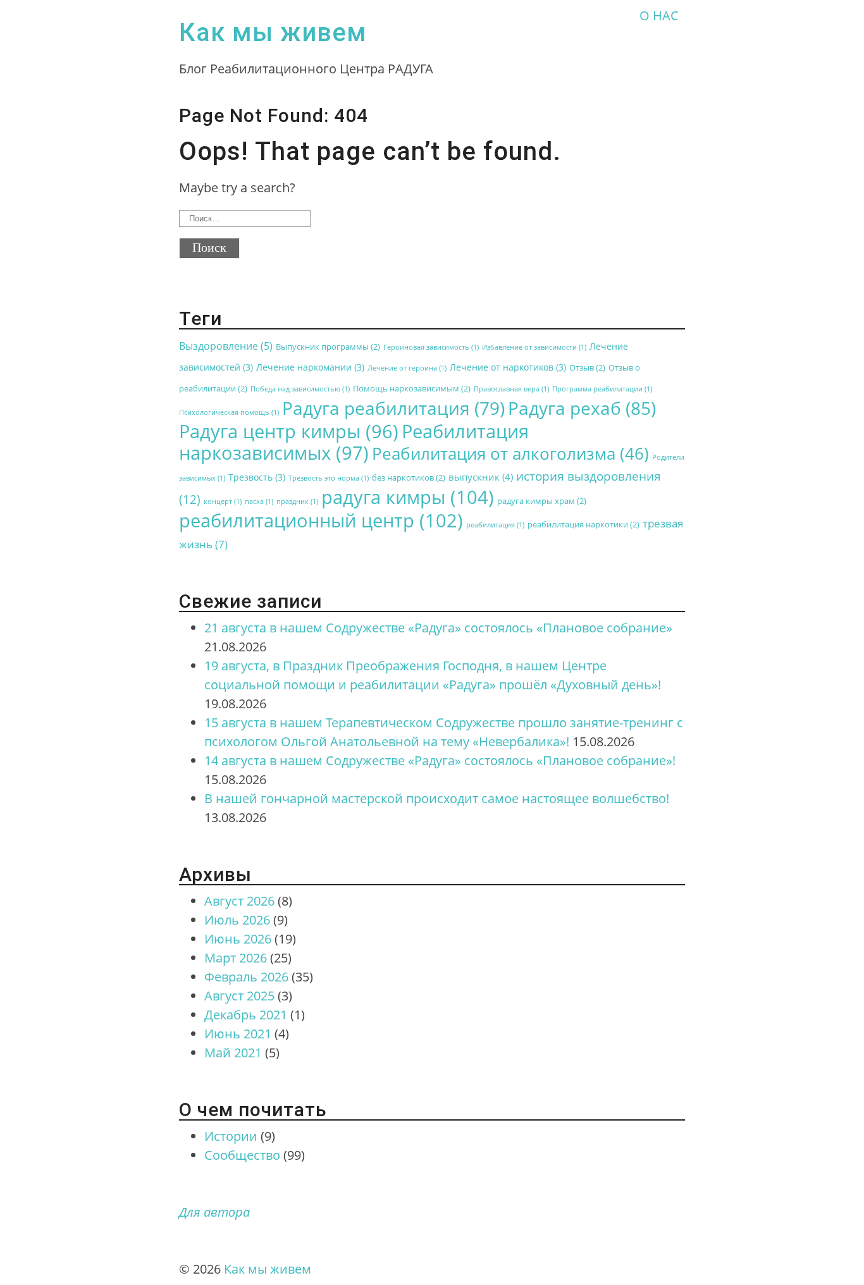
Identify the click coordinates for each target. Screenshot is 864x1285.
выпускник (480, 476)
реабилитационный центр (321, 520)
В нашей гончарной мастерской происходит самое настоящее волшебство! (436, 798)
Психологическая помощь (229, 412)
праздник (297, 501)
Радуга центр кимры (288, 431)
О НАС (659, 15)
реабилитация (495, 524)
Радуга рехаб (582, 408)
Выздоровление (226, 346)
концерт (223, 501)
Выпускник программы (328, 346)
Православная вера (511, 388)
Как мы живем (273, 32)
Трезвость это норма (328, 478)
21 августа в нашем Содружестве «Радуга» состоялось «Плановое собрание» (438, 627)
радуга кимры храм (541, 501)
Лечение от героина (407, 368)
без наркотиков (408, 477)
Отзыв (587, 367)
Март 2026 (235, 957)
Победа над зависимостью (300, 388)
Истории (230, 1136)
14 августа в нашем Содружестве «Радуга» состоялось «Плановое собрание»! (440, 760)
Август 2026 (239, 900)
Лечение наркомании (310, 367)
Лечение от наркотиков (508, 367)
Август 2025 (239, 995)
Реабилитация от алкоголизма (510, 453)
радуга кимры (407, 497)
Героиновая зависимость (431, 347)
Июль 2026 (237, 919)
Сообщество (242, 1155)
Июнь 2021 (237, 1033)
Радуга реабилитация (393, 408)
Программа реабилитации (602, 388)
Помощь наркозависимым (412, 388)
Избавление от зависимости (534, 347)
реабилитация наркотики (583, 524)
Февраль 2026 (246, 976)
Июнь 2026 (237, 938)
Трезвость (256, 477)
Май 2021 (233, 1052)
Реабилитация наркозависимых (354, 442)
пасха (259, 501)
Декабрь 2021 (245, 1014)
